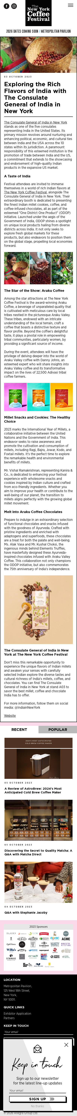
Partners (9, 1018)
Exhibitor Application (17, 1013)
